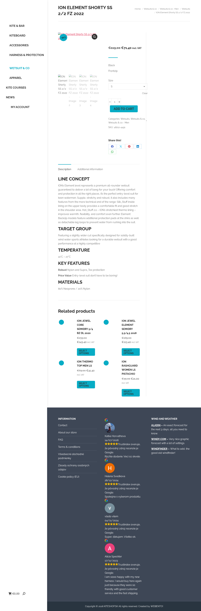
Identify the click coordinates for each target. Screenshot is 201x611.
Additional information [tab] (90, 169)
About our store (67, 432)
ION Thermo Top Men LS (85, 363)
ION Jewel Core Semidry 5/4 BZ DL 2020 (85, 327)
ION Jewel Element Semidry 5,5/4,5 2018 (129, 327)
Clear (145, 93)
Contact (62, 425)
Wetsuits (125, 119)
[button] (94, 37)
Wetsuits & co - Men (118, 122)
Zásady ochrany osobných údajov (73, 467)
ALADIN (155, 425)
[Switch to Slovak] (13, 600)
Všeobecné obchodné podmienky (71, 456)
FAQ (60, 439)
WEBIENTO (157, 606)
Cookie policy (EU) (68, 476)
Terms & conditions (69, 446)
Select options (84, 351)
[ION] (123, 40)
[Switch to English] (19, 600)
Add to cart (124, 109)
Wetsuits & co (138, 119)
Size (110, 80)
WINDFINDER (159, 448)
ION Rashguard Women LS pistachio (130, 367)
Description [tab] (64, 169)
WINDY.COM (158, 439)
